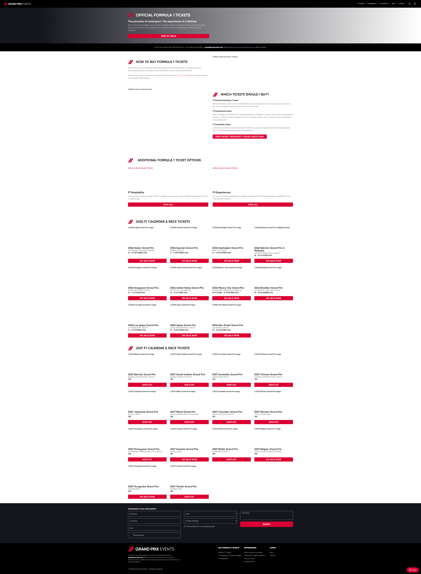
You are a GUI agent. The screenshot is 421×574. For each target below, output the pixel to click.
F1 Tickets (361, 3)
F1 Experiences (372, 3)
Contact (402, 3)
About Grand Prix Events (253, 552)
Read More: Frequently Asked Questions (239, 136)
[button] (409, 4)
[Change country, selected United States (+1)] (130, 535)
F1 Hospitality (384, 3)
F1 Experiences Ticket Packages (229, 555)
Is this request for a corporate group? (200, 526)
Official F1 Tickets (224, 552)
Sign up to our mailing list (183, 75)
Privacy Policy (249, 558)
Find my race (168, 36)
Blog (394, 3)
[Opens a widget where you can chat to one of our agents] (413, 570)
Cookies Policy (249, 561)
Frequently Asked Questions (254, 555)
